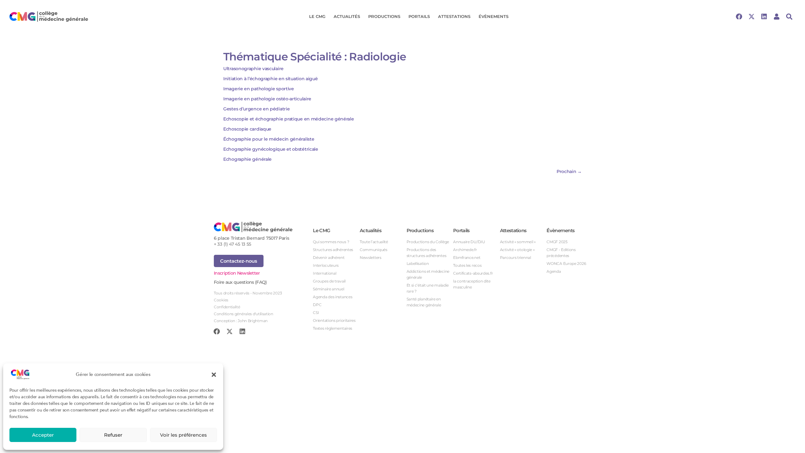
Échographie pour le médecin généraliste (268, 139)
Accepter (43, 435)
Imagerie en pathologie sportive (258, 89)
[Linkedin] (764, 16)
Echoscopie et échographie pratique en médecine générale (288, 119)
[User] (776, 16)
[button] (214, 374)
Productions (384, 16)
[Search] (789, 16)
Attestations (454, 16)
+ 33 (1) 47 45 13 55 (232, 244)
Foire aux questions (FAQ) (240, 282)
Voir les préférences (183, 435)
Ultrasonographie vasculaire (254, 68)
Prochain (569, 171)
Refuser (113, 435)
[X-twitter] (751, 16)
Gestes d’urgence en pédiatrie (256, 109)
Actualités (347, 16)
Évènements (493, 16)
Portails (419, 16)
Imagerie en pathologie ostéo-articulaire (267, 99)
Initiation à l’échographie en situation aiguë (270, 78)
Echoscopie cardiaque (247, 129)
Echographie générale (247, 159)
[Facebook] (739, 16)
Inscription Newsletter (237, 273)
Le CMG (317, 16)
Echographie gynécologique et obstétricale (270, 149)
